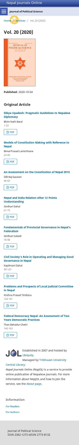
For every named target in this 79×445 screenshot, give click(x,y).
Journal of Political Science (26, 11)
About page (33, 384)
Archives (20, 20)
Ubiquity (27, 355)
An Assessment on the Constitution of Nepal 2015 (37, 172)
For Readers (12, 406)
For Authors (12, 412)
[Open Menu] (4, 11)
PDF (11, 132)
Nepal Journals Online (24, 2)
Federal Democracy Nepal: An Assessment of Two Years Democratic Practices (36, 318)
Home (7, 20)
